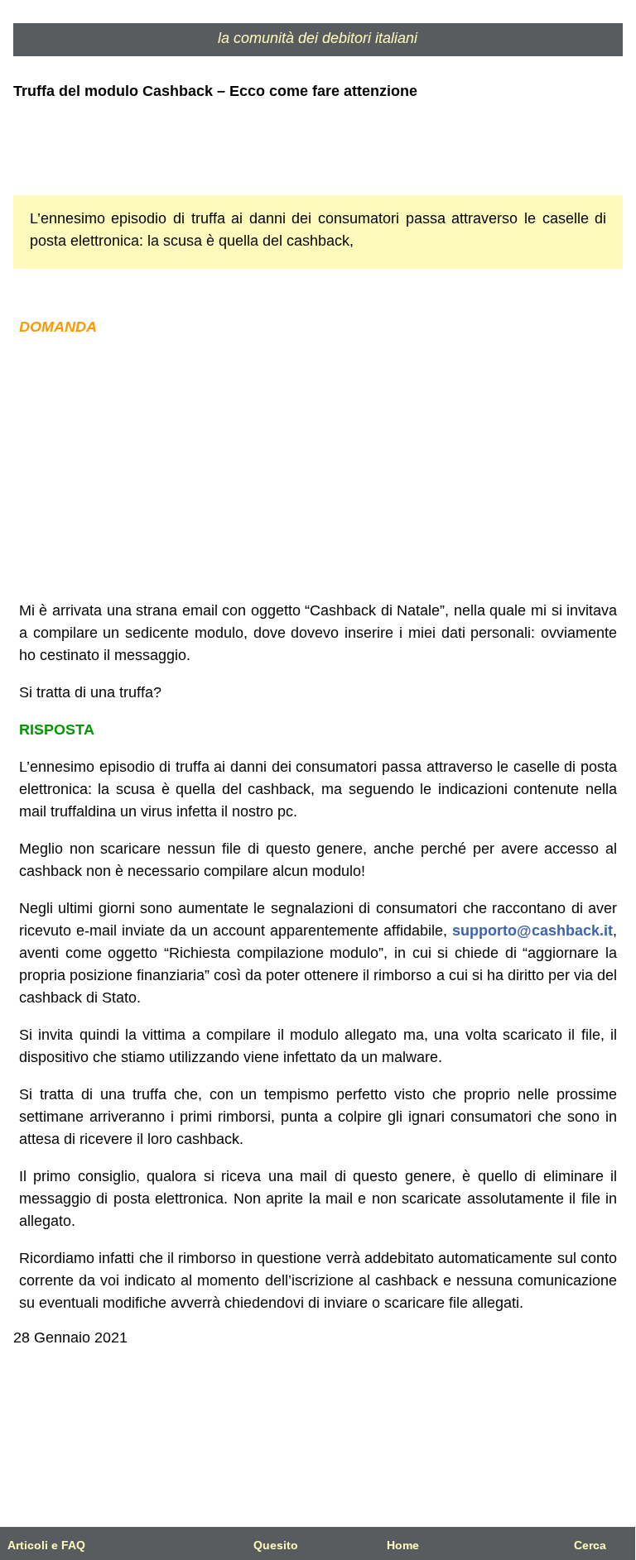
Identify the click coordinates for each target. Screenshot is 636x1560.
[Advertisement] (318, 469)
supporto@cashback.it (532, 930)
